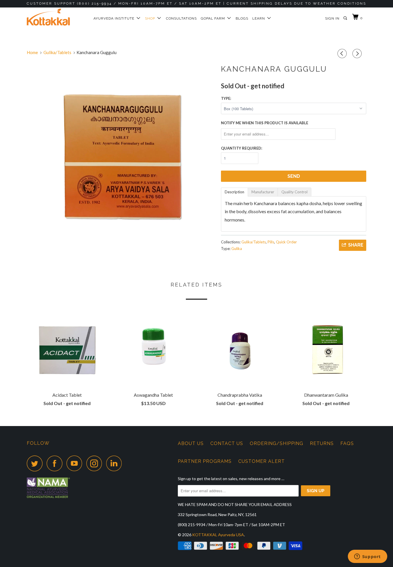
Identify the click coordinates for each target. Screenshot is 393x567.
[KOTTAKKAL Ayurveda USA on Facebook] (56, 463)
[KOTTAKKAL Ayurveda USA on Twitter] (36, 463)
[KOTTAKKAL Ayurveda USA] (56, 17)
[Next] (357, 53)
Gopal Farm (214, 18)
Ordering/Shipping (276, 443)
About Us (191, 443)
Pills (271, 242)
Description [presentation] (234, 192)
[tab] (234, 192)
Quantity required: (241, 148)
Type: (226, 98)
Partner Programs (205, 461)
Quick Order (286, 242)
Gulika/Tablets (253, 242)
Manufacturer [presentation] (262, 192)
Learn (259, 18)
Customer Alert (261, 461)
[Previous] (342, 53)
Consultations (181, 18)
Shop (151, 18)
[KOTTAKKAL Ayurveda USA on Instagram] (95, 463)
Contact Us (226, 443)
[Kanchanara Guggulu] (121, 155)
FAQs (347, 443)
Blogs (242, 18)
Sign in (332, 18)
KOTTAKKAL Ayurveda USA (218, 534)
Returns (322, 443)
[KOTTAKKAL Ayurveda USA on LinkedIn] (115, 463)
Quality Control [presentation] (294, 192)
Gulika (236, 248)
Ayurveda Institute (115, 18)
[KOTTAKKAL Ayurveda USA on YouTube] (75, 463)
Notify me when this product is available (264, 123)
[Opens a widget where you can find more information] (367, 557)
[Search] (345, 18)
